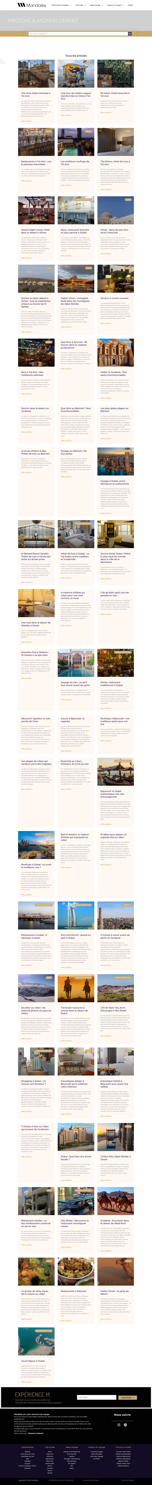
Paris (50, 1452)
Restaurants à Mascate (73, 1291)
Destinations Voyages (60, 5)
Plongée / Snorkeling (72, 1459)
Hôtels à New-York (123, 1463)
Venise (49, 1473)
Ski (72, 1466)
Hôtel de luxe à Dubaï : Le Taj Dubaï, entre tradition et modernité (75, 556)
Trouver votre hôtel (123, 1452)
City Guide (79, 5)
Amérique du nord (27, 1454)
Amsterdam (49, 1463)
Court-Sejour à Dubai (33, 1361)
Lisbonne (49, 1454)
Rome (50, 1471)
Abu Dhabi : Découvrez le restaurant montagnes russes (75, 1223)
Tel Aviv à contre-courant (114, 298)
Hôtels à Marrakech (123, 1459)
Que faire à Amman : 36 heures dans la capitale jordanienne (74, 345)
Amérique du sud (27, 1456)
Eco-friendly (71, 1454)
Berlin (50, 1466)
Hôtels (130, 5)
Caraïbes (27, 1461)
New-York (49, 1461)
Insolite (72, 1456)
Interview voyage (96, 1456)
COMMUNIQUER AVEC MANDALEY (61, 1480)
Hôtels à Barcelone (123, 1456)
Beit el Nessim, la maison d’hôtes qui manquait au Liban (75, 837)
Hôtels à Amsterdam (123, 1454)
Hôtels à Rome (123, 1466)
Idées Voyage (95, 5)
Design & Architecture (71, 1452)
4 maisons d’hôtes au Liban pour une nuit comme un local (73, 595)
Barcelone (50, 1459)
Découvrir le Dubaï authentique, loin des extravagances (112, 794)
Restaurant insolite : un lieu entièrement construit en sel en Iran (36, 1223)
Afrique (27, 1452)
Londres (50, 1468)
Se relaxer (71, 1463)
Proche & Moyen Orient (27, 1466)
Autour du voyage (114, 5)
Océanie (27, 1468)
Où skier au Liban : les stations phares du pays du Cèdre (36, 1010)
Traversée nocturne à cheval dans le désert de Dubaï (74, 1010)
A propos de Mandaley (91, 1480)
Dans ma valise (96, 1454)
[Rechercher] (130, 34)
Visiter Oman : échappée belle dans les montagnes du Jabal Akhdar (75, 301)
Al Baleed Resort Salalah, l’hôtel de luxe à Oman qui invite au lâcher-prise (35, 556)
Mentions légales (128, 1480)
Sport (72, 1468)
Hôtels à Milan (123, 1461)
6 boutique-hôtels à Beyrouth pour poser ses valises (114, 1084)
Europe (27, 1463)
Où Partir (96, 1459)
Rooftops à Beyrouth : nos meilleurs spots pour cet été (115, 721)
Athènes (50, 1456)
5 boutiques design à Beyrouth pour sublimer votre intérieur (74, 1084)
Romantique (71, 1461)
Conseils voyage (97, 1452)
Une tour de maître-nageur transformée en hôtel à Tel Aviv (76, 96)
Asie (27, 1459)
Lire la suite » (26, 121)
